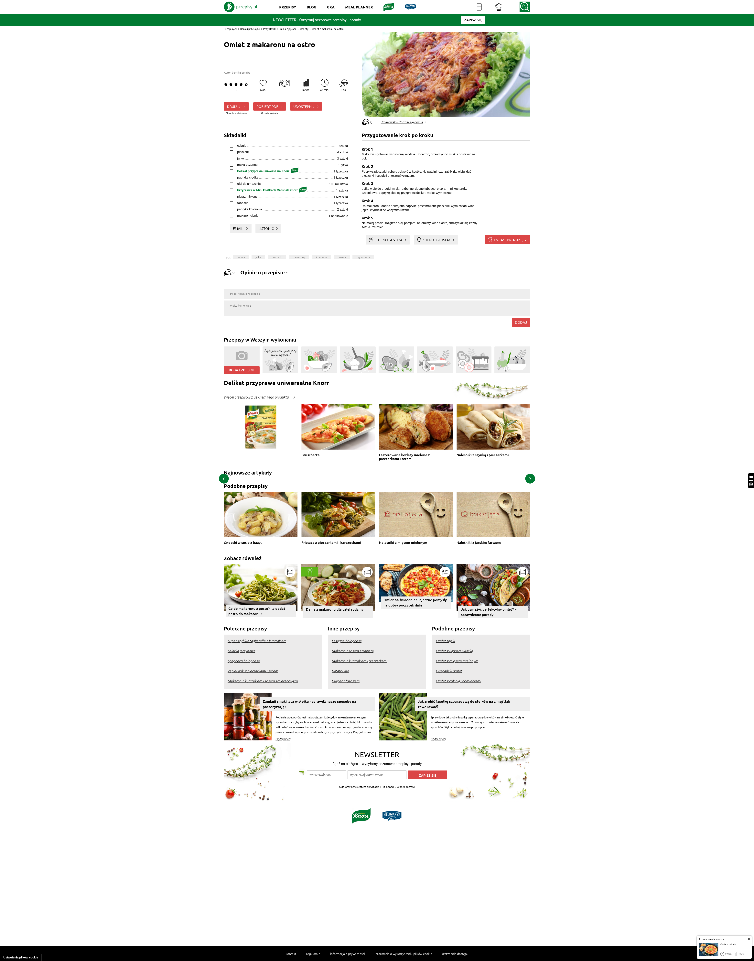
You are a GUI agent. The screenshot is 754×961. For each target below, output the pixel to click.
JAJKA (258, 257)
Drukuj (234, 106)
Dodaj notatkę (508, 239)
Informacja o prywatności (347, 953)
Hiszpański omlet (449, 671)
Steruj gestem (389, 240)
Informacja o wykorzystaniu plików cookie (403, 953)
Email (238, 228)
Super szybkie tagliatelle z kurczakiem (257, 641)
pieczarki (277, 257)
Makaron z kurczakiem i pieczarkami (359, 661)
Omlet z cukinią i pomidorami (458, 681)
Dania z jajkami (288, 29)
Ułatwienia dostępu (455, 953)
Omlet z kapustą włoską (454, 651)
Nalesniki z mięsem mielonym (403, 543)
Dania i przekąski (250, 29)
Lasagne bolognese (346, 641)
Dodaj (521, 322)
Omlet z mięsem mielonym (457, 661)
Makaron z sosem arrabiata (352, 651)
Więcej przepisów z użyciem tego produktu (256, 397)
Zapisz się (427, 775)
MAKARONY (299, 257)
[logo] (240, 7)
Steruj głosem (436, 240)
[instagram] (751, 484)
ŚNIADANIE (321, 257)
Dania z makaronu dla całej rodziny (334, 609)
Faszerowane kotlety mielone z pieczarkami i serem (404, 457)
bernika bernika (241, 72)
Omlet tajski (445, 641)
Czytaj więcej (283, 739)
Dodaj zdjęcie (242, 370)
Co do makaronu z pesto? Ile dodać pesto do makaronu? (256, 611)
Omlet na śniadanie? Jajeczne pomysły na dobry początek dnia (415, 602)
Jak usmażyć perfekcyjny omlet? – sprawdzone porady (488, 612)
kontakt (291, 953)
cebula (241, 257)
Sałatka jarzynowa (241, 651)
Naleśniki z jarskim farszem (479, 543)
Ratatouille (340, 671)
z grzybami (363, 257)
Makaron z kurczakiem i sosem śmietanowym (263, 681)
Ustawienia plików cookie (20, 957)
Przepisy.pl (230, 29)
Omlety (304, 29)
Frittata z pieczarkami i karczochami (331, 543)
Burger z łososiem (346, 681)
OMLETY (342, 257)
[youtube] (751, 477)
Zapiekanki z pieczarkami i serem (253, 671)
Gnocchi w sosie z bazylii (244, 543)
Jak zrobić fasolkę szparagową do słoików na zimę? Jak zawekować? (464, 704)
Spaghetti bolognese (244, 661)
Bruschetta (310, 455)
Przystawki (269, 29)
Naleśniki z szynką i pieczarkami (483, 455)
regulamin (313, 953)
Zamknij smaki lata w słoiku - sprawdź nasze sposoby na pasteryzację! (309, 704)
